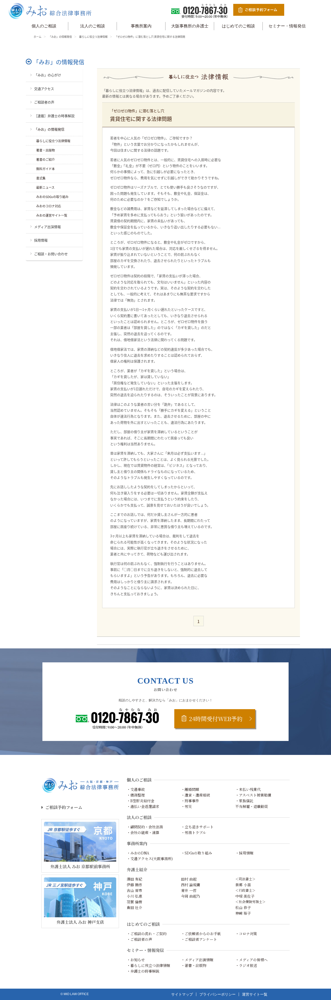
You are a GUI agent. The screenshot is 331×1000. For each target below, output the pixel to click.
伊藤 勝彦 (134, 884)
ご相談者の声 (44, 102)
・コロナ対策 (246, 933)
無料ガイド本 (45, 168)
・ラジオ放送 (246, 965)
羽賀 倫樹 (134, 901)
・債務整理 (136, 795)
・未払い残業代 (248, 789)
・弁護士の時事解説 (143, 971)
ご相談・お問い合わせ (51, 253)
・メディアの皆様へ (251, 959)
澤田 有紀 (134, 879)
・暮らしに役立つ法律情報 (148, 965)
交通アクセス (44, 88)
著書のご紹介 (45, 159)
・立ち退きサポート (197, 826)
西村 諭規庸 (190, 884)
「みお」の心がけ (47, 74)
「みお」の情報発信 (60, 37)
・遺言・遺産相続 (195, 795)
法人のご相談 (92, 26)
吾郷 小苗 (243, 884)
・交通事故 (136, 789)
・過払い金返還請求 (143, 806)
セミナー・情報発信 (287, 26)
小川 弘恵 (134, 896)
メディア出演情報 (47, 226)
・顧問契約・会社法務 (145, 826)
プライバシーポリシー (217, 994)
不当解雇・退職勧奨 (251, 806)
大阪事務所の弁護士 (189, 26)
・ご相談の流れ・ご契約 (147, 933)
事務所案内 (141, 26)
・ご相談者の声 (139, 939)
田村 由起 (189, 879)
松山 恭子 (243, 907)
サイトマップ (182, 994)
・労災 (186, 806)
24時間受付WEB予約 (216, 719)
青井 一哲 (189, 890)
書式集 (41, 178)
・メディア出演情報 (197, 959)
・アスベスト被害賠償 (253, 795)
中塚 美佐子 (244, 896)
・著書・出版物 (193, 965)
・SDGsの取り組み (196, 852)
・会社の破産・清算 (143, 832)
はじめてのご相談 (238, 26)
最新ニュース (45, 187)
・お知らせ (136, 959)
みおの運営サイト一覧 (51, 215)
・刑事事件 (190, 800)
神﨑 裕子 (243, 913)
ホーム (37, 37)
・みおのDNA (138, 852)
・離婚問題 (190, 789)
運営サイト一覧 (254, 994)
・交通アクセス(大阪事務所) (150, 858)
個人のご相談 (44, 26)
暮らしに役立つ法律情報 (93, 37)
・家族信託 (244, 800)
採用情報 (41, 240)
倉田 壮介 (134, 907)
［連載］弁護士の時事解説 (54, 115)
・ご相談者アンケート (199, 939)
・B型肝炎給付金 (140, 800)
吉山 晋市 (134, 890)
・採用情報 (244, 852)
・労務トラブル (193, 832)
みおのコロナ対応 (48, 206)
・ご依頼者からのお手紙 (201, 933)
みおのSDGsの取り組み (52, 196)
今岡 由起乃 (190, 896)
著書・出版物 (45, 150)
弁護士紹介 (137, 870)
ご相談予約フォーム (63, 807)
